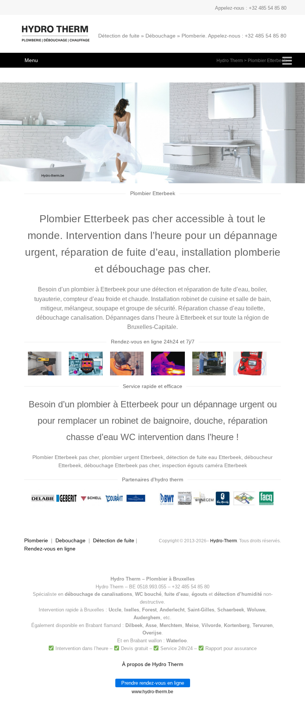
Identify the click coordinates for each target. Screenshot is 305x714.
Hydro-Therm (223, 540)
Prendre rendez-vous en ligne (152, 683)
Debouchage (70, 540)
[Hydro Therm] (55, 37)
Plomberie (36, 540)
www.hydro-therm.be (152, 691)
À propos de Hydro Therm (152, 664)
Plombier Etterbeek (267, 60)
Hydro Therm (229, 60)
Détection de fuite (113, 540)
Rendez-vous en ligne (50, 549)
